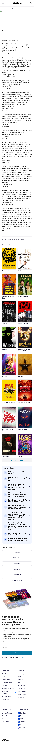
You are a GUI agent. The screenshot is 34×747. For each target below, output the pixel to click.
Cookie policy (6, 699)
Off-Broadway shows (24, 677)
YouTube (23, 727)
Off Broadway (17, 558)
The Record (5, 186)
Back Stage (5, 162)
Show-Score (6, 716)
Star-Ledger (5, 110)
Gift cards (21, 697)
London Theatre (7, 713)
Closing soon (17, 575)
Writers (4, 685)
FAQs (3, 677)
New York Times (7, 54)
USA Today (5, 138)
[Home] (18, 3)
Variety (4, 230)
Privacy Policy (22, 657)
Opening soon (22, 685)
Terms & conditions (8, 688)
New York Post (6, 88)
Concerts (17, 569)
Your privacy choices (6, 692)
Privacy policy (6, 696)
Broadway (17, 552)
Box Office (5, 722)
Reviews (9, 8)
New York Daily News (8, 76)
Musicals (17, 563)
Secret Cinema (6, 719)
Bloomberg (5, 126)
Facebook (23, 713)
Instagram (23, 716)
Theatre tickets (22, 694)
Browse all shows (17, 460)
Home (3, 8)
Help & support (6, 680)
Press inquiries (7, 683)
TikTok (22, 719)
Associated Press (7, 204)
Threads (22, 722)
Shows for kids (17, 580)
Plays (19, 683)
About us (5, 674)
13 (12, 8)
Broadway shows (23, 674)
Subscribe (17, 653)
